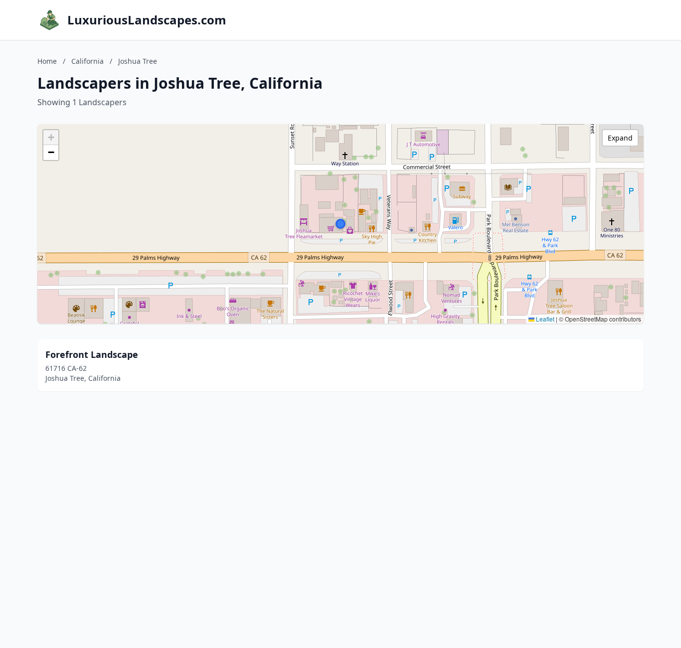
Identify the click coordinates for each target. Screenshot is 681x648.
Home (47, 61)
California (87, 61)
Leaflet (544, 319)
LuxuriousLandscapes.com (146, 20)
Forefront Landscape (91, 354)
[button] (340, 224)
